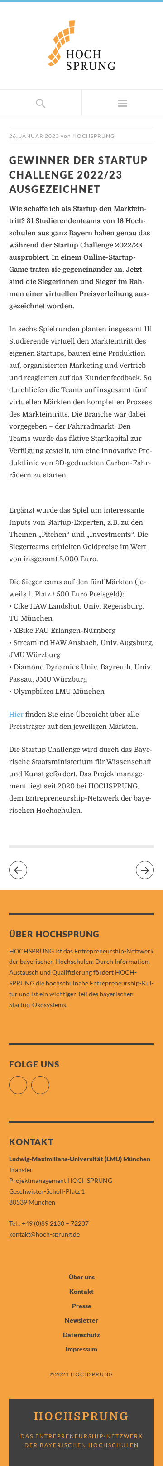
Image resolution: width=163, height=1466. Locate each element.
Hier (16, 714)
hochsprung (93, 136)
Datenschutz (81, 1334)
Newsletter (81, 1320)
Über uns (82, 1277)
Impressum (81, 1349)
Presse (81, 1306)
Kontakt (81, 1291)
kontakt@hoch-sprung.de (44, 1234)
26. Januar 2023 (34, 136)
